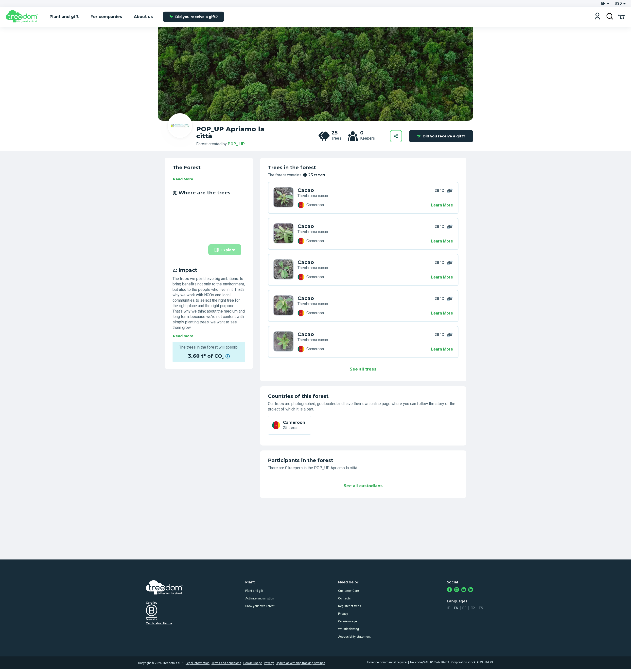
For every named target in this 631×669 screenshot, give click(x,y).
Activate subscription (259, 598)
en (456, 608)
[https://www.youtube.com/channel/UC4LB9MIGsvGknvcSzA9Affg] (463, 590)
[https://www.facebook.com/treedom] (449, 590)
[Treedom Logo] (24, 16)
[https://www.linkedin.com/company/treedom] (470, 590)
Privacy (343, 613)
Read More (183, 179)
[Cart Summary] (621, 16)
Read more (183, 336)
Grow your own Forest (260, 606)
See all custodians (363, 485)
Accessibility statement (354, 636)
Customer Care (348, 591)
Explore (228, 250)
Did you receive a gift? (196, 17)
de (464, 608)
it (448, 608)
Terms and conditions (226, 663)
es (481, 608)
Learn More (442, 205)
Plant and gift (254, 591)
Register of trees (349, 606)
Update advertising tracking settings (300, 663)
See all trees (363, 369)
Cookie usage (347, 621)
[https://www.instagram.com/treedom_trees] (456, 590)
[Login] (597, 16)
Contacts (344, 598)
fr (473, 608)
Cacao (306, 190)
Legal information (198, 663)
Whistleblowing (348, 629)
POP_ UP (236, 144)
